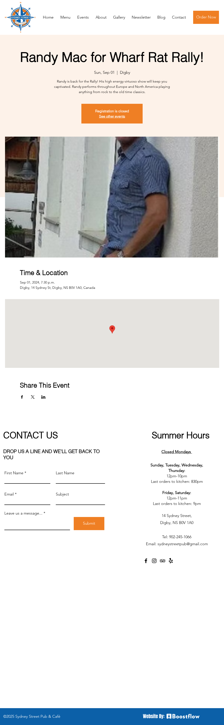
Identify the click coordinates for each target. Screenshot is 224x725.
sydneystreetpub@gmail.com (183, 544)
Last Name (65, 473)
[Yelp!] (171, 561)
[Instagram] (154, 561)
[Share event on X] (33, 397)
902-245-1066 (180, 536)
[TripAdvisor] (162, 561)
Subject (62, 494)
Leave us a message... (23, 513)
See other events (112, 116)
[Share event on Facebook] (22, 397)
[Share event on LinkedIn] (43, 397)
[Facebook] (146, 561)
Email (9, 494)
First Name (13, 473)
